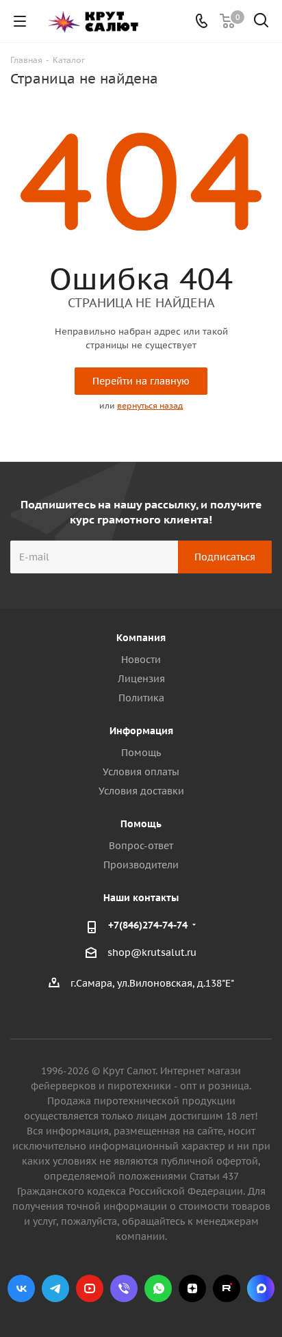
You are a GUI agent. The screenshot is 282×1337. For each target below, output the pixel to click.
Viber (124, 1288)
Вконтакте (21, 1288)
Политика (141, 698)
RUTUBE (226, 1288)
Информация (141, 731)
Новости (141, 659)
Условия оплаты (141, 772)
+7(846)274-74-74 (148, 925)
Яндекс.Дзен (192, 1288)
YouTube (89, 1288)
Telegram (55, 1288)
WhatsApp (158, 1288)
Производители (141, 865)
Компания (141, 638)
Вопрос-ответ (141, 846)
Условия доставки (141, 791)
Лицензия (141, 679)
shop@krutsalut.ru (151, 953)
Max (260, 1288)
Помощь (141, 753)
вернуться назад (150, 405)
